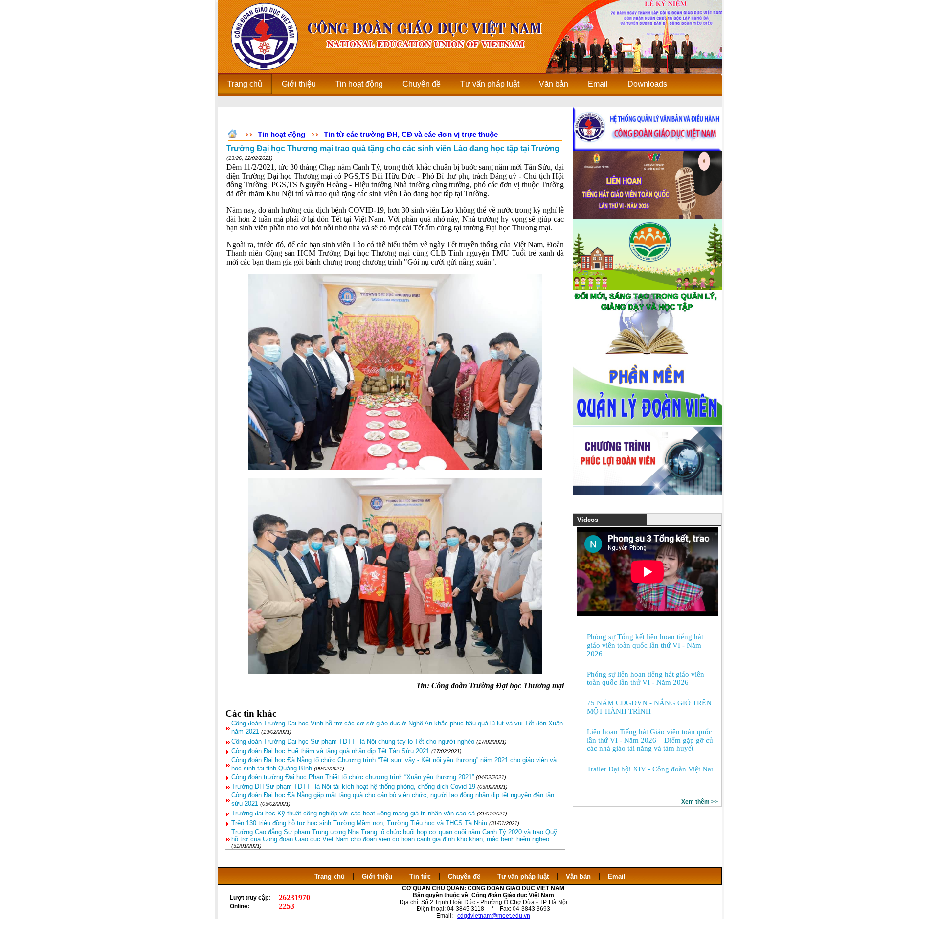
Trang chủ (329, 876)
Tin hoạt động (281, 134)
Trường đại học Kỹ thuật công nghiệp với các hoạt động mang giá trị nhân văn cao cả (353, 813)
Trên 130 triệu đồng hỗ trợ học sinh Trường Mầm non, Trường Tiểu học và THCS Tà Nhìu (359, 823)
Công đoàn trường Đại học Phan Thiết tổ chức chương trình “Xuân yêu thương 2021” (353, 777)
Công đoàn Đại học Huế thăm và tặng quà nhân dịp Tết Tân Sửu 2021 (330, 751)
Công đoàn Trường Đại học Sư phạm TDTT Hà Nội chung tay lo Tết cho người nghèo (352, 741)
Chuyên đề (464, 876)
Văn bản (579, 876)
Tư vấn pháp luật (523, 876)
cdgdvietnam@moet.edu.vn (493, 915)
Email (617, 876)
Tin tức (420, 876)
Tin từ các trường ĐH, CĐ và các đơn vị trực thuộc (411, 134)
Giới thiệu (377, 876)
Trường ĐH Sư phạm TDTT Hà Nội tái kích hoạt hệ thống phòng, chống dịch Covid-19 (353, 786)
